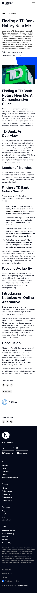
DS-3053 (5, 540)
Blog (3, 511)
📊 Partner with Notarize (10, 477)
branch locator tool (13, 211)
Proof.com (23, 585)
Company (5, 465)
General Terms (7, 573)
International (6, 520)
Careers (4, 474)
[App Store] (22, 452)
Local (4, 517)
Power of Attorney (8, 534)
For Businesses (7, 497)
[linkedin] (3, 385)
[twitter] (7, 385)
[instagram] (17, 448)
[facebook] (11, 385)
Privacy (4, 577)
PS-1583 (5, 537)
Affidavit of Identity (8, 530)
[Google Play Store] (8, 452)
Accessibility (6, 570)
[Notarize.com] (6, 435)
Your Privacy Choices (12, 581)
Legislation (5, 471)
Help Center (6, 514)
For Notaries (6, 494)
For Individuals (7, 491)
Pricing (4, 488)
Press (4, 468)
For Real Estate (7, 500)
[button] (33, 3)
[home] (9, 3)
